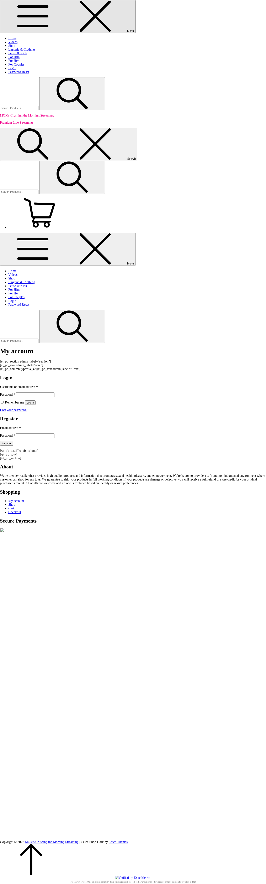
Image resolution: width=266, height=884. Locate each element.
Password (7, 394)
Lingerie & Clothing (21, 49)
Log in (30, 402)
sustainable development (154, 882)
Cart (11, 508)
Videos (12, 42)
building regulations (123, 882)
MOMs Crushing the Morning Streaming (27, 115)
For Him (14, 57)
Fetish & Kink (17, 53)
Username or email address (19, 387)
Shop (11, 45)
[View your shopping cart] (137, 213)
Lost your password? (13, 410)
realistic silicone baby (100, 882)
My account (16, 501)
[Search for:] (19, 108)
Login (12, 68)
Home (12, 38)
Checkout (14, 512)
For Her (13, 60)
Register (7, 443)
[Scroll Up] (31, 874)
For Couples (16, 64)
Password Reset (18, 72)
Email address (10, 428)
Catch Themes (118, 842)
